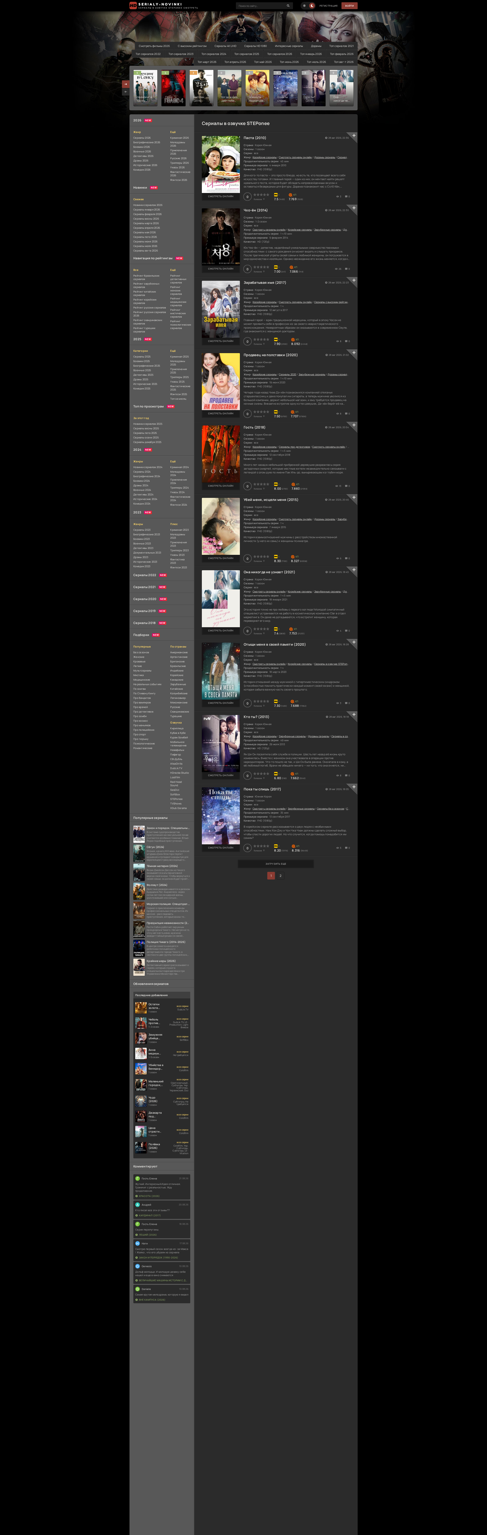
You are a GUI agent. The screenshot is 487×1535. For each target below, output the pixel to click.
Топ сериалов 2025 (246, 54)
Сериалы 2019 (144, 611)
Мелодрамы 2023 (177, 536)
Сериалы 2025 (142, 356)
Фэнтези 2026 (178, 180)
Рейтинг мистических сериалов (178, 313)
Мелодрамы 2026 (177, 144)
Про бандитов (142, 698)
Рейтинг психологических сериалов (180, 324)
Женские (138, 657)
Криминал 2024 (179, 467)
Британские (177, 661)
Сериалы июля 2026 (145, 246)
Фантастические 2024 (180, 498)
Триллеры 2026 (179, 162)
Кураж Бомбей (179, 737)
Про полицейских (143, 730)
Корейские (176, 675)
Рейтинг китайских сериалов (144, 293)
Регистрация (329, 5)
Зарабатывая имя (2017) (265, 282)
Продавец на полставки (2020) (271, 355)
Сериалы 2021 (144, 587)
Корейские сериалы (265, 157)
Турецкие (176, 716)
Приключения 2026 (178, 152)
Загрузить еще (276, 863)
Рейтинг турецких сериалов (144, 329)
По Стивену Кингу (144, 693)
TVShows (175, 803)
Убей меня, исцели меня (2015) (271, 499)
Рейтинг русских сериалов (149, 307)
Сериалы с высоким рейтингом (333, 302)
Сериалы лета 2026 (145, 237)
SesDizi (174, 790)
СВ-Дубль (176, 759)
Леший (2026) (148, 1234)
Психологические (144, 743)
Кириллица (176, 728)
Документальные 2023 (147, 552)
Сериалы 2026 (142, 137)
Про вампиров (142, 702)
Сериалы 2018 (144, 623)
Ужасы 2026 (177, 167)
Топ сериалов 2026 (279, 54)
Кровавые (139, 661)
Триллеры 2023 (179, 550)
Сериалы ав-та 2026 (145, 250)
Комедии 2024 (141, 503)
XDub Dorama (178, 808)
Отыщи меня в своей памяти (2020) (275, 644)
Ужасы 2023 (177, 555)
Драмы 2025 (140, 379)
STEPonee (176, 799)
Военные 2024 (142, 490)
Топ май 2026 (263, 62)
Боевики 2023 (141, 539)
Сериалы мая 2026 (144, 232)
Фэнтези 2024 (178, 504)
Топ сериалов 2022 (148, 54)
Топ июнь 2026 (289, 62)
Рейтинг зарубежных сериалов (146, 285)
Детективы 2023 (143, 548)
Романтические (143, 748)
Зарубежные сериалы (327, 229)
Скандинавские (179, 711)
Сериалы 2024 (142, 471)
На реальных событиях (147, 684)
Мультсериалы (142, 670)
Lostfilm (175, 777)
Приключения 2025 (178, 370)
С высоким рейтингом (192, 46)
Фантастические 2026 (180, 173)
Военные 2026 (142, 151)
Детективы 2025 (143, 374)
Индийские (177, 670)
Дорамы (316, 46)
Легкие (137, 666)
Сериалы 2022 (144, 575)
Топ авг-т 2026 (344, 62)
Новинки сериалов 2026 (147, 205)
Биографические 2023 (146, 534)
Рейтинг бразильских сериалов (146, 277)
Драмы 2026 (140, 160)
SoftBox (175, 794)
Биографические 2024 (146, 476)
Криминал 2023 (179, 529)
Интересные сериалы (289, 46)
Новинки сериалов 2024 (147, 467)
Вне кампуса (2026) (152, 1299)
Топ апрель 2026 (235, 62)
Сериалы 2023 (141, 529)
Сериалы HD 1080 (255, 46)
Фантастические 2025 (180, 387)
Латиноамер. (178, 698)
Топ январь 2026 (311, 54)
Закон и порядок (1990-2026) (158, 1257)
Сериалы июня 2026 (145, 241)
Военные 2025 (142, 370)
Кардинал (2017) (150, 1215)
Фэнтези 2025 (178, 394)
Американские (179, 652)
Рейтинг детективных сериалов (178, 279)
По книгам (139, 688)
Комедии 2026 (141, 169)
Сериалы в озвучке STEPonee (332, 664)
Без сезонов (141, 652)
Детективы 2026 (143, 156)
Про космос (140, 720)
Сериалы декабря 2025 (147, 442)
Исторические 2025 (145, 384)
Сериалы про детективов (294, 446)
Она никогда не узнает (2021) (269, 572)
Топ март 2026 (207, 62)
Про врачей (140, 707)
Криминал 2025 (179, 356)
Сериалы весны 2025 (146, 428)
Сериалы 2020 (144, 599)
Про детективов (143, 711)
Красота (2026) (149, 1196)
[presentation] (126, 92)
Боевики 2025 (141, 361)
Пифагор (175, 754)
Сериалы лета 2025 (145, 433)
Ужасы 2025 (177, 381)
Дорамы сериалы (324, 157)
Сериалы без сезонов (330, 808)
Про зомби (140, 716)
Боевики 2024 (141, 480)
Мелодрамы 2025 (177, 362)
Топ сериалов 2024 (213, 54)
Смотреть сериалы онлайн (295, 157)
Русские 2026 (178, 158)
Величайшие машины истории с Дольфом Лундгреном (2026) (163, 1280)
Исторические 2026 (145, 165)
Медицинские (141, 679)
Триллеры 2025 (179, 377)
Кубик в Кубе (178, 733)
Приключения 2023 (178, 544)
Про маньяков (141, 725)
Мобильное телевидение (178, 743)
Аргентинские (179, 657)
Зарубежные (178, 684)
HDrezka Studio (179, 772)
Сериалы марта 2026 (146, 223)
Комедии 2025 (141, 388)
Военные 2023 (142, 543)
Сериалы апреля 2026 (146, 227)
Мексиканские (179, 702)
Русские (175, 707)
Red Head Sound (176, 783)
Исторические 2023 (145, 561)
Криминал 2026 (179, 137)
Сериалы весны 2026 (146, 218)
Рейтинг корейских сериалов (145, 301)
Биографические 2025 (146, 365)
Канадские (176, 679)
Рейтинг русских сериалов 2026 (149, 313)
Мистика (138, 675)
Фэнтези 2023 (178, 567)
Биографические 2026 (146, 142)
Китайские (176, 688)
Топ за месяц (178, 398)
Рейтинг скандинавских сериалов (147, 321)
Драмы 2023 (140, 557)
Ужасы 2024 (177, 492)
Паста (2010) (255, 137)
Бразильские (178, 666)
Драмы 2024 (140, 485)
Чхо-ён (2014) (256, 210)
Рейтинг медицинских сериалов (178, 302)
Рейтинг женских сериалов (176, 290)
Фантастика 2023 (177, 561)
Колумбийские (179, 693)
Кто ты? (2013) (256, 716)
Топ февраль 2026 (342, 54)
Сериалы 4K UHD (225, 46)
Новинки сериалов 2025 (147, 423)
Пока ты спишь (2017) (262, 789)
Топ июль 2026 (316, 62)
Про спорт (139, 734)
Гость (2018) (255, 427)
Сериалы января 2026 (146, 209)
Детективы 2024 (143, 494)
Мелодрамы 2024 (177, 473)
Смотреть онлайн (221, 196)
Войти (349, 5)
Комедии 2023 (141, 566)
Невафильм (177, 750)
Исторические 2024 (145, 499)
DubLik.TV (176, 768)
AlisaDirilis (176, 763)
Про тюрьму (140, 739)
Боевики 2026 (141, 147)
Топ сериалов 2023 (181, 54)
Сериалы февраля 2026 (147, 214)
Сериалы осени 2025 (146, 437)
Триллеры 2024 (179, 487)
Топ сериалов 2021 (341, 46)
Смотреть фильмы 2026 (154, 46)
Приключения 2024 (178, 481)
